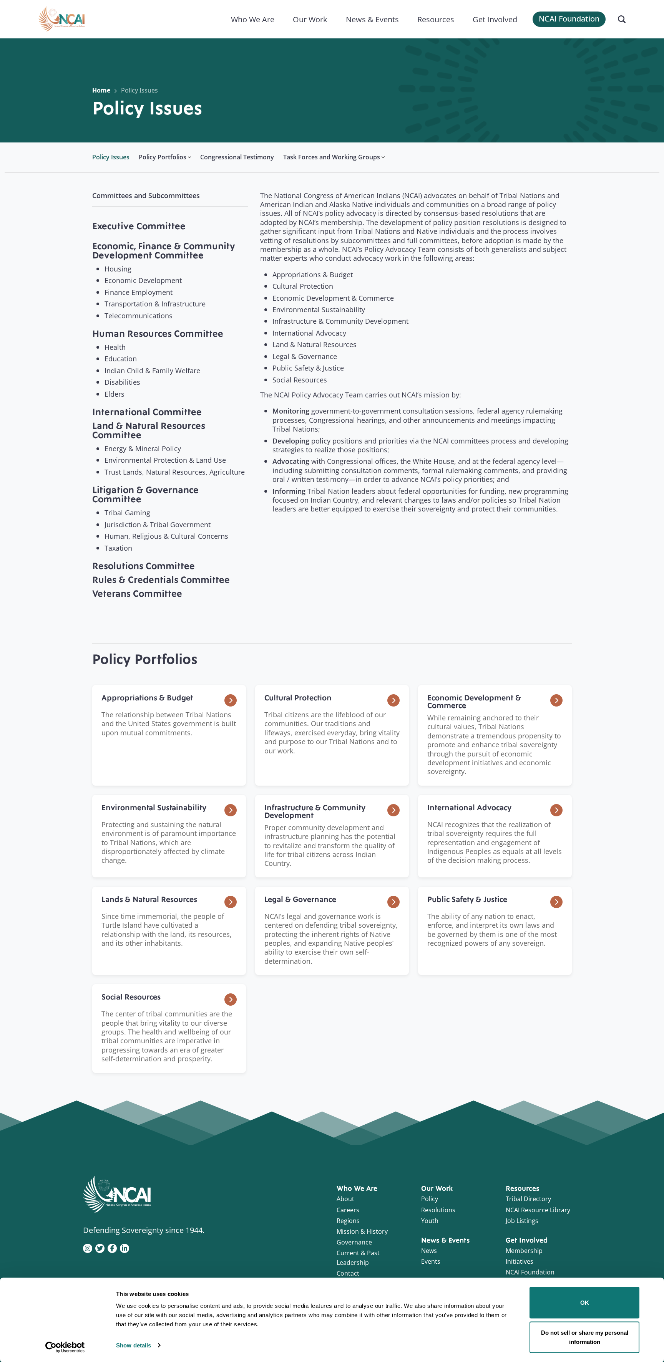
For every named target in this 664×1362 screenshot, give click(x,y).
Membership (524, 1250)
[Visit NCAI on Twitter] (100, 1247)
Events (430, 1261)
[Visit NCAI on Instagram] (87, 1247)
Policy (429, 1199)
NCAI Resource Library (538, 1210)
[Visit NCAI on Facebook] (112, 1247)
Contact (348, 1273)
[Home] (61, 19)
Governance (354, 1242)
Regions (348, 1220)
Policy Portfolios (162, 157)
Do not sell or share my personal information (584, 1337)
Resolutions (438, 1210)
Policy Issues (139, 90)
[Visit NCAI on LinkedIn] (124, 1247)
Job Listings (522, 1220)
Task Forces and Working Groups (331, 157)
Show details (133, 1345)
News (429, 1250)
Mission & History (362, 1231)
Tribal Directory (528, 1199)
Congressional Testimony (237, 157)
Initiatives (519, 1261)
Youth (429, 1220)
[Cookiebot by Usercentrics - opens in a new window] (65, 1347)
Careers (348, 1210)
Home (101, 90)
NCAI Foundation (569, 18)
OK (584, 1302)
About (345, 1199)
